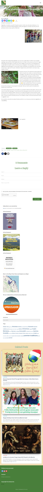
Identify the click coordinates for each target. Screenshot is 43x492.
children (20, 329)
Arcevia (5, 150)
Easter (10, 331)
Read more (8, 384)
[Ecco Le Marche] (4, 3)
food (15, 150)
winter (10, 338)
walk (6, 337)
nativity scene (28, 333)
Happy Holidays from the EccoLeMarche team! (15, 418)
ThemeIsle (25, 489)
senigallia (12, 335)
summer (27, 335)
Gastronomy (9, 148)
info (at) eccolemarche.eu (6, 476)
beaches (8, 329)
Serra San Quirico (17, 335)
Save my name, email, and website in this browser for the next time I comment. (17, 191)
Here (4, 208)
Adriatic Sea (6, 326)
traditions (34, 335)
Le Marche (28, 331)
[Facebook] (2, 21)
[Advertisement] (21, 52)
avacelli (12, 150)
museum (21, 333)
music (24, 333)
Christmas (25, 329)
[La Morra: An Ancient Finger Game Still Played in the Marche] (21, 439)
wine (8, 337)
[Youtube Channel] (6, 471)
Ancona (14, 326)
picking (17, 150)
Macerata (31, 331)
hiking (18, 331)
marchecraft (10, 333)
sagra (38, 333)
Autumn (30, 326)
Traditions (15, 148)
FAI (16, 331)
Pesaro (32, 333)
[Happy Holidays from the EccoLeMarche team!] (21, 401)
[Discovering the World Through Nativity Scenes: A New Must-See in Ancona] (21, 362)
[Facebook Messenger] (7, 21)
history (21, 331)
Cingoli (30, 329)
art (22, 326)
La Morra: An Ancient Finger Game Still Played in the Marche (19, 457)
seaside (10, 335)
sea (7, 335)
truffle (39, 335)
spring (20, 150)
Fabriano (13, 331)
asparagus (8, 150)
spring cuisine (24, 150)
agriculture (10, 326)
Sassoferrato (5, 335)
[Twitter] (11, 21)
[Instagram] (5, 21)
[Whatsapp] (9, 21)
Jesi (25, 331)
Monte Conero (15, 333)
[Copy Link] (13, 21)
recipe (35, 333)
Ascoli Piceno (25, 326)
